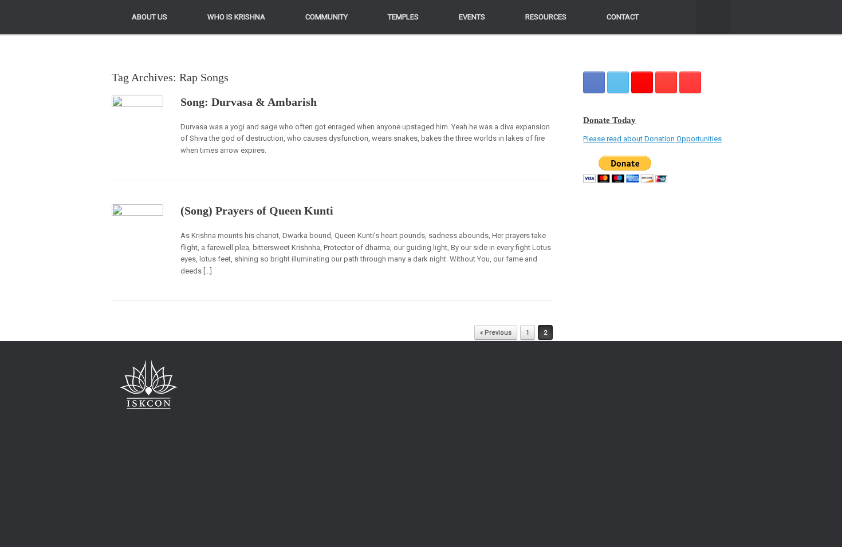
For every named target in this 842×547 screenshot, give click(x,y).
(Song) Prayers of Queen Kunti (256, 210)
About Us (149, 17)
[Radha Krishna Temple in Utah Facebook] (594, 82)
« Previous (496, 332)
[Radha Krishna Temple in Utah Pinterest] (666, 82)
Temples (403, 17)
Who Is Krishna (236, 17)
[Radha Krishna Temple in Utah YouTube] (690, 82)
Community (326, 17)
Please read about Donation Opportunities (652, 138)
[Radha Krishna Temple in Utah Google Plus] (642, 82)
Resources (545, 17)
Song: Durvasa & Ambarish (248, 102)
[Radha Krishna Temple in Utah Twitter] (618, 82)
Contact (623, 17)
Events (472, 17)
